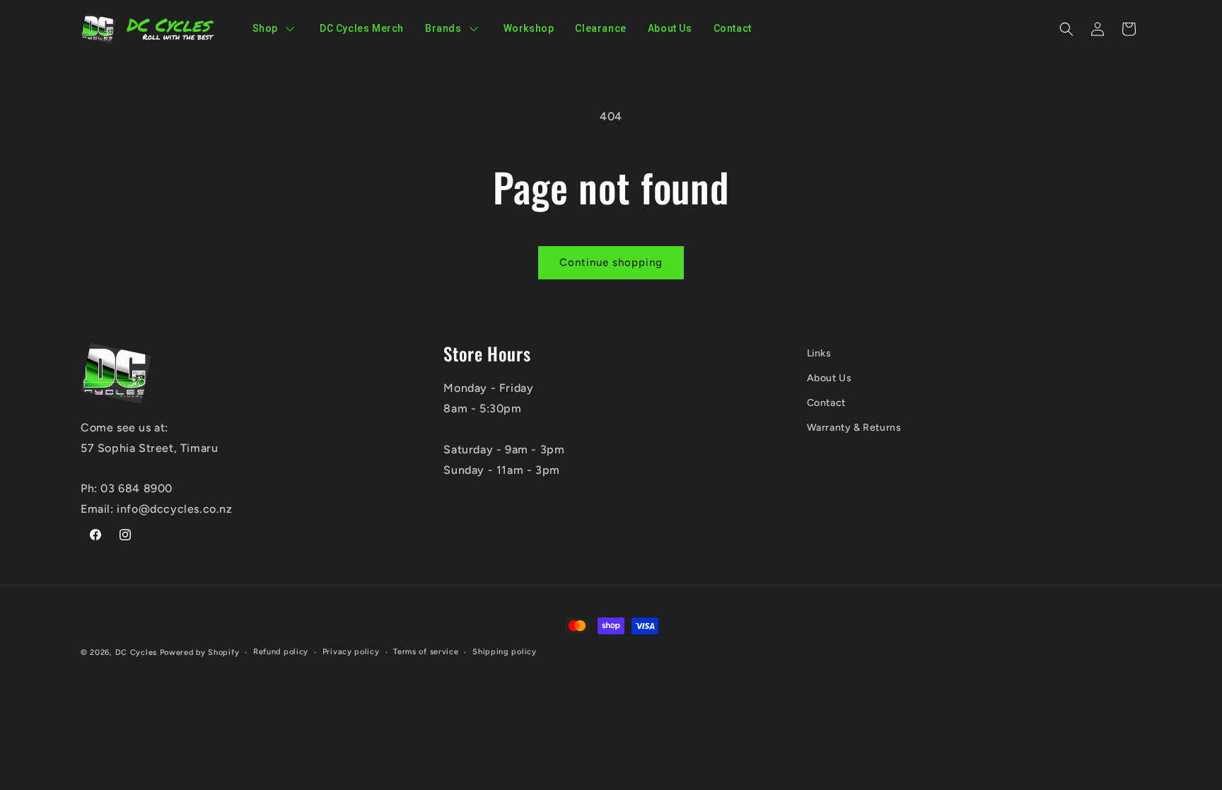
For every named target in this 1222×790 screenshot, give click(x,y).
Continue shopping (611, 262)
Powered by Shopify (200, 652)
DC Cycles (136, 652)
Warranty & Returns (854, 428)
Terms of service (425, 651)
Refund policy (280, 651)
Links (819, 353)
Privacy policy (351, 651)
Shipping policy (504, 651)
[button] (1066, 29)
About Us (829, 378)
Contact (826, 403)
